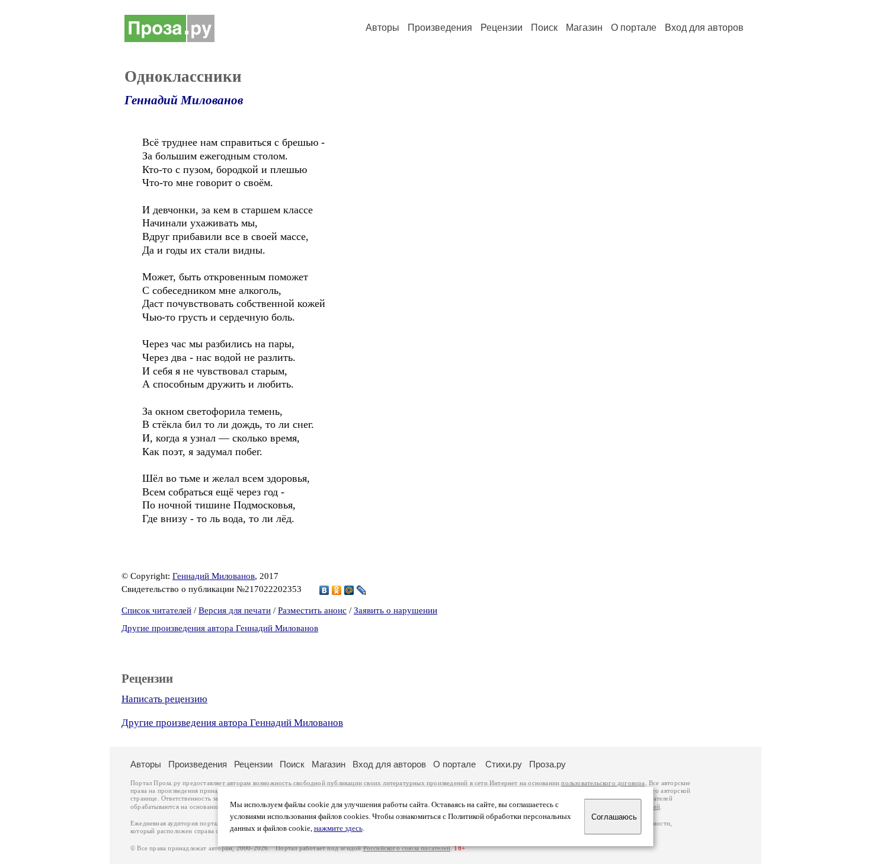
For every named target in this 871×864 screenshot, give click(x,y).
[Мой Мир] (349, 590)
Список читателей (156, 610)
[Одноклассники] (337, 590)
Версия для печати (234, 610)
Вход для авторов (704, 28)
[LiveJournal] (362, 590)
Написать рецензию (164, 699)
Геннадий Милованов (183, 100)
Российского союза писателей (406, 848)
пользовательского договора (603, 783)
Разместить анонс (312, 610)
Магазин (584, 28)
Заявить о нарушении (395, 610)
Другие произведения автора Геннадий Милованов (219, 628)
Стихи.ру (503, 764)
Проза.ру (547, 764)
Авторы (382, 28)
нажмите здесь (338, 828)
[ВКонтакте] (324, 590)
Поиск (544, 28)
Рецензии (502, 28)
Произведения (440, 28)
